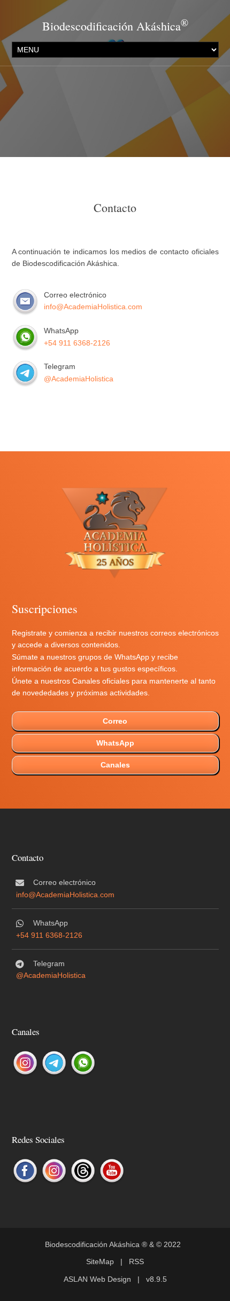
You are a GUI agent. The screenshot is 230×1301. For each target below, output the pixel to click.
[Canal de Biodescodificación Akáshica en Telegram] (54, 1063)
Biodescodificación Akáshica (111, 26)
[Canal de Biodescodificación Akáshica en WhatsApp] (83, 1063)
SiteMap (100, 1261)
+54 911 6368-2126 (77, 343)
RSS (136, 1261)
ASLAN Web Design (97, 1279)
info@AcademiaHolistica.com (93, 306)
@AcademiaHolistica (78, 378)
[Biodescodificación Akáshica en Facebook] (25, 1171)
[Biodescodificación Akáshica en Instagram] (54, 1171)
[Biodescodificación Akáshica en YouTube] (111, 1171)
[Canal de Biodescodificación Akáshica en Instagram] (25, 1063)
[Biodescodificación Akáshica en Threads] (83, 1171)
